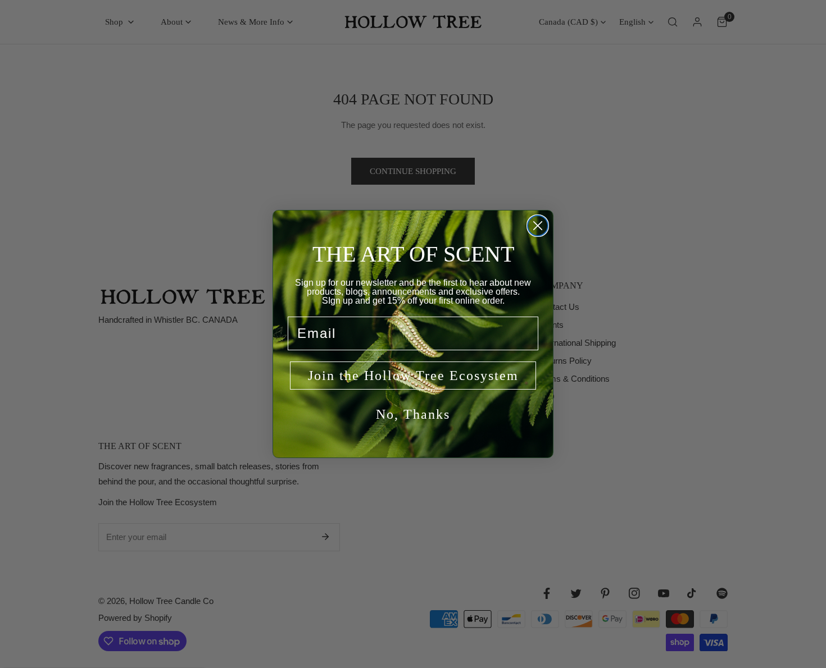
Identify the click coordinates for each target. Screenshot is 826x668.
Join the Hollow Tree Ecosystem (413, 375)
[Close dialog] (538, 226)
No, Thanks (413, 414)
